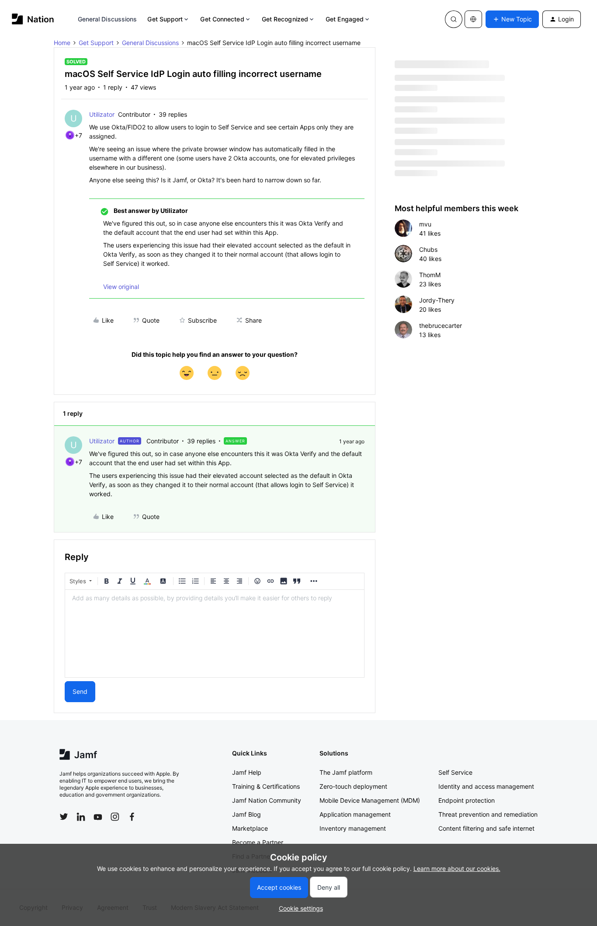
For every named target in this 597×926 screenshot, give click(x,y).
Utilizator (102, 114)
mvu (425, 224)
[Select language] (473, 19)
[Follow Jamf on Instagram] (115, 816)
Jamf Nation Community (266, 800)
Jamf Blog (246, 814)
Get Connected (222, 19)
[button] (512, 19)
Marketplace (250, 828)
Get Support (165, 19)
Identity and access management (486, 786)
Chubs (428, 249)
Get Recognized (285, 19)
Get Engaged (345, 19)
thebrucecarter (440, 325)
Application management (355, 814)
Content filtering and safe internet (486, 828)
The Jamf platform (345, 772)
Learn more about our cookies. (456, 868)
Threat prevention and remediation (488, 814)
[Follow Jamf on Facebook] (132, 816)
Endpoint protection (466, 800)
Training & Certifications (266, 786)
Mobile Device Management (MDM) (369, 800)
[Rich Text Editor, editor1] (214, 633)
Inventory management (352, 828)
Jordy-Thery (437, 300)
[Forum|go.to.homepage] (33, 19)
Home (62, 42)
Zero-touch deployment (353, 786)
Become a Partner (257, 842)
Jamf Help (246, 772)
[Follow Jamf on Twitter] (63, 816)
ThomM (430, 274)
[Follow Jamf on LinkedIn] (80, 816)
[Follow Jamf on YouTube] (98, 817)
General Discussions (107, 19)
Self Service (455, 772)
